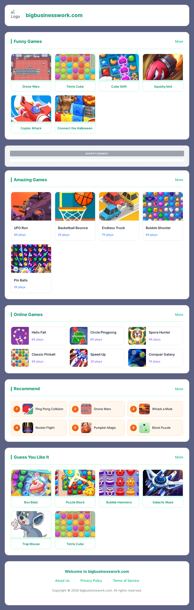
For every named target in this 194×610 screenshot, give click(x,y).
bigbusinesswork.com (54, 15)
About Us (62, 580)
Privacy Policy (91, 580)
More (179, 41)
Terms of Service (126, 580)
